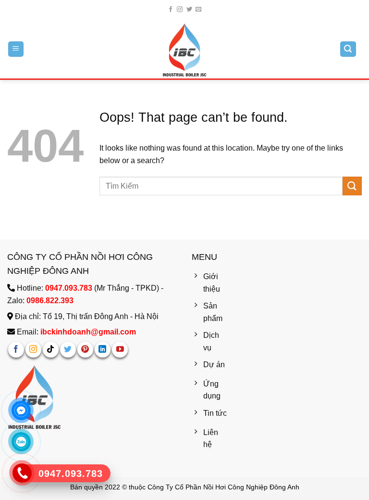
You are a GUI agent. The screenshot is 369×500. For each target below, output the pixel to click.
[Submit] (352, 186)
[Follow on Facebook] (170, 9)
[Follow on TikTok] (51, 350)
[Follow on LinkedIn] (103, 350)
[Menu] (16, 49)
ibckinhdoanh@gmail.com (88, 332)
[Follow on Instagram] (180, 9)
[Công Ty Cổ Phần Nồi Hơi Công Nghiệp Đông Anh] (184, 50)
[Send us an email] (198, 9)
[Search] (348, 49)
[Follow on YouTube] (120, 350)
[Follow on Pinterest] (85, 350)
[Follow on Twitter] (189, 9)
